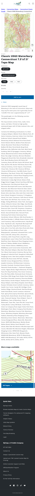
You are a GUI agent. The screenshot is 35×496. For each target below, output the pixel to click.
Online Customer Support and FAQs (14, 464)
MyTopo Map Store (19, 492)
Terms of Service (8, 430)
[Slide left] (13, 390)
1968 (4, 81)
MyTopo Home (7, 405)
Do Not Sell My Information (11, 478)
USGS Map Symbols (9, 422)
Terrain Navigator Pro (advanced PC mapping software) (16, 414)
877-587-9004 (7, 447)
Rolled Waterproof (9, 75)
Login (5, 437)
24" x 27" (6, 69)
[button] (2, 3)
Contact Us (6, 451)
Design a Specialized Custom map (13, 454)
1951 (18, 81)
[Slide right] (21, 390)
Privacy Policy (7, 475)
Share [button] (5, 102)
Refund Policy (7, 426)
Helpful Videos (7, 418)
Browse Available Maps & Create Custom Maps (17, 409)
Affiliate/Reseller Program (11, 467)
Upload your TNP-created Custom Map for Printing (16, 459)
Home (3, 9)
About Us (6, 471)
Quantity (3, 88)
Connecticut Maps (12, 9)
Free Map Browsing (9, 433)
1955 (11, 81)
